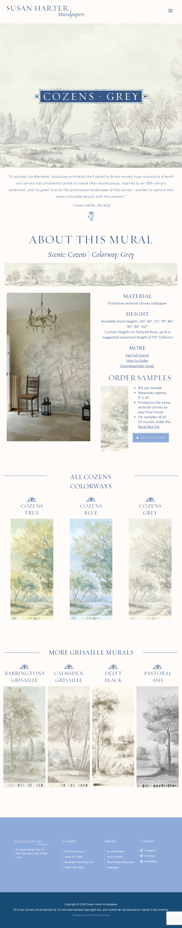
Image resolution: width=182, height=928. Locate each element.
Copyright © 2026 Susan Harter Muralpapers (91, 904)
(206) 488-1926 (74, 867)
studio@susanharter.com (79, 862)
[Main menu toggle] (170, 11)
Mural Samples (115, 851)
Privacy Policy (80, 915)
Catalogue (113, 867)
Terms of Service (100, 915)
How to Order (137, 360)
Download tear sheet (137, 366)
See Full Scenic (137, 355)
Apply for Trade (74, 856)
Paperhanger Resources (120, 862)
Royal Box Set (149, 427)
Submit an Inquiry (75, 851)
